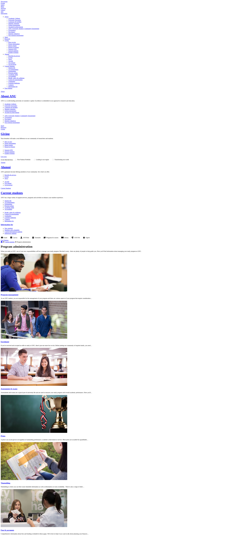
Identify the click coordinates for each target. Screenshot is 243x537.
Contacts (11, 85)
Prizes (3, 436)
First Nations (8, 88)
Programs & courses (52, 237)
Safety (3, 5)
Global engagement (14, 25)
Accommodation (13, 69)
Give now (4, 156)
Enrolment (5, 342)
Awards (10, 61)
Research (7, 39)
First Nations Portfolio (23, 159)
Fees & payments (7, 530)
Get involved (12, 64)
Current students (12, 193)
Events (3, 3)
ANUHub (26, 237)
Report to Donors (13, 47)
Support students (13, 51)
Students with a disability (12, 230)
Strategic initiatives (14, 34)
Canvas (15, 237)
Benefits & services (14, 56)
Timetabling (5, 483)
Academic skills (13, 74)
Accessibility (12, 76)
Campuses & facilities (14, 22)
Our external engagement (15, 35)
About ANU (8, 96)
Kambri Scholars (13, 52)
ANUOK (77, 237)
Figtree (88, 237)
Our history (11, 32)
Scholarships (12, 71)
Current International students (13, 232)
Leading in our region (42, 159)
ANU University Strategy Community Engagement (23, 28)
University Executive (14, 20)
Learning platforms (14, 83)
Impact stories (12, 45)
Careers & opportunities (15, 80)
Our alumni (11, 63)
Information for (12, 86)
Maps (2, 6)
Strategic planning (13, 23)
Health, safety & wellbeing (16, 78)
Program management (9, 295)
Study (6, 37)
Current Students (10, 66)
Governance (12, 30)
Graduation (11, 81)
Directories (4, 13)
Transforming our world (61, 159)
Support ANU (12, 49)
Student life (11, 68)
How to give (12, 42)
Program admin (13, 73)
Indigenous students (10, 233)
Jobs (2, 12)
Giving (7, 40)
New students (9, 228)
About (6, 17)
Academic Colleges (14, 18)
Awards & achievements (15, 27)
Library (3, 10)
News (10, 59)
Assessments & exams (9, 389)
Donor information (14, 44)
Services (3, 8)
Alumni (7, 54)
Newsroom (4, 1)
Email (5, 237)
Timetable (38, 237)
